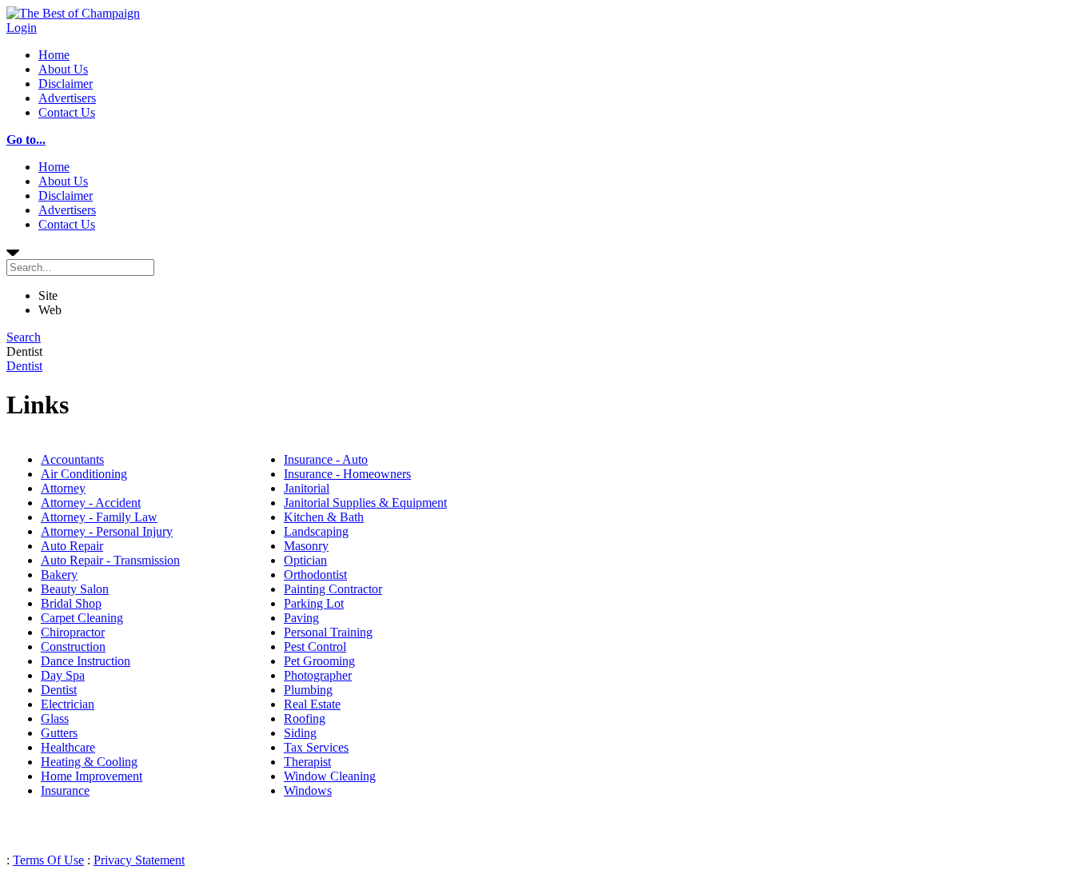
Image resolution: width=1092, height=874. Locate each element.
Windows (308, 790)
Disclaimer (65, 83)
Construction (73, 646)
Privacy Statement (139, 860)
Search (23, 337)
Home (54, 55)
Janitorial (306, 488)
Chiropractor (73, 632)
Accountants (72, 459)
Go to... (26, 139)
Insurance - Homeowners (347, 474)
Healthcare (68, 747)
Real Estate (312, 704)
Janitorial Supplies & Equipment (365, 502)
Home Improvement (91, 776)
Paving (301, 618)
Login (21, 27)
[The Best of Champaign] (73, 13)
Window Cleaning (330, 776)
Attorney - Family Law (99, 517)
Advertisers (67, 98)
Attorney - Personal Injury (107, 531)
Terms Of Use (48, 860)
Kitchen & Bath (324, 517)
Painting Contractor (333, 589)
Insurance (65, 790)
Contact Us (66, 112)
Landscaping (316, 531)
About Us (63, 69)
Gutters (59, 733)
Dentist (24, 366)
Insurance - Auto (326, 459)
